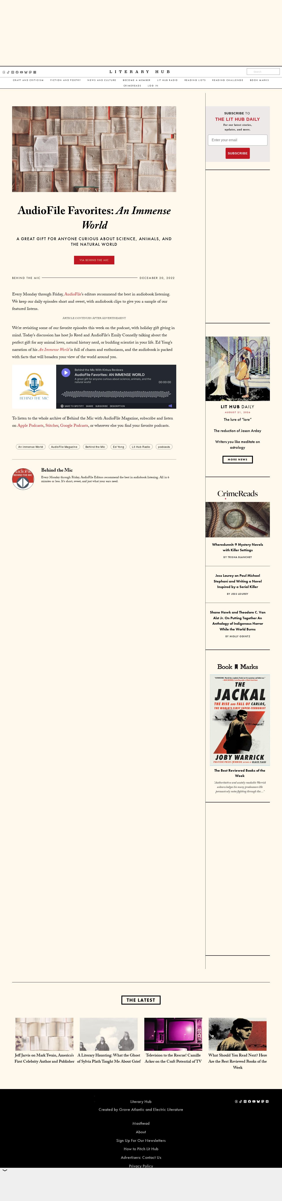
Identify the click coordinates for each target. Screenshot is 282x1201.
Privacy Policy (141, 1165)
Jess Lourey (240, 594)
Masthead (141, 1123)
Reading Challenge (227, 80)
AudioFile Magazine (64, 447)
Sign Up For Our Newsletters (141, 1140)
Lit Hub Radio (167, 80)
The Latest (141, 1000)
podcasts (164, 447)
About (141, 1131)
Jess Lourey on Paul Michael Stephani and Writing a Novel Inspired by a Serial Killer (238, 581)
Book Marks (259, 80)
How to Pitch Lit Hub (141, 1148)
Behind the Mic (26, 278)
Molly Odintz (240, 636)
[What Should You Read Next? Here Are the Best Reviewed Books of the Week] (238, 1046)
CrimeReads (132, 85)
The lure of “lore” (238, 419)
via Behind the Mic (94, 260)
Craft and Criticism (28, 80)
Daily (237, 407)
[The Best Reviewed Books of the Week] (240, 720)
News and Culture (101, 80)
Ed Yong (118, 447)
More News (238, 459)
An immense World (30, 447)
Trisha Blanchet (240, 557)
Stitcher (51, 426)
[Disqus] (94, 545)
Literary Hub (140, 72)
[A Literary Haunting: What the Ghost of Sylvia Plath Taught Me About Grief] (109, 1046)
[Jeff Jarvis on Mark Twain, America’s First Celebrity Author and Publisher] (44, 1046)
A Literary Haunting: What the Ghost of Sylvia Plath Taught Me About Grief (109, 1059)
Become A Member (137, 80)
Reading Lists (195, 80)
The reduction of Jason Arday (237, 430)
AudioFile (72, 294)
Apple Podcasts (30, 426)
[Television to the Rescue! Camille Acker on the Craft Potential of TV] (173, 1046)
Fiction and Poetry (65, 80)
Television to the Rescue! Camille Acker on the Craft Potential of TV (173, 1059)
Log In (153, 85)
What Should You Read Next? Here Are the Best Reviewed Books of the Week (237, 1062)
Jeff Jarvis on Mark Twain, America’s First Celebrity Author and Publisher (44, 1059)
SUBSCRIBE (238, 153)
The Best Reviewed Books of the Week (239, 773)
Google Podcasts (74, 426)
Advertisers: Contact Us (141, 1157)
